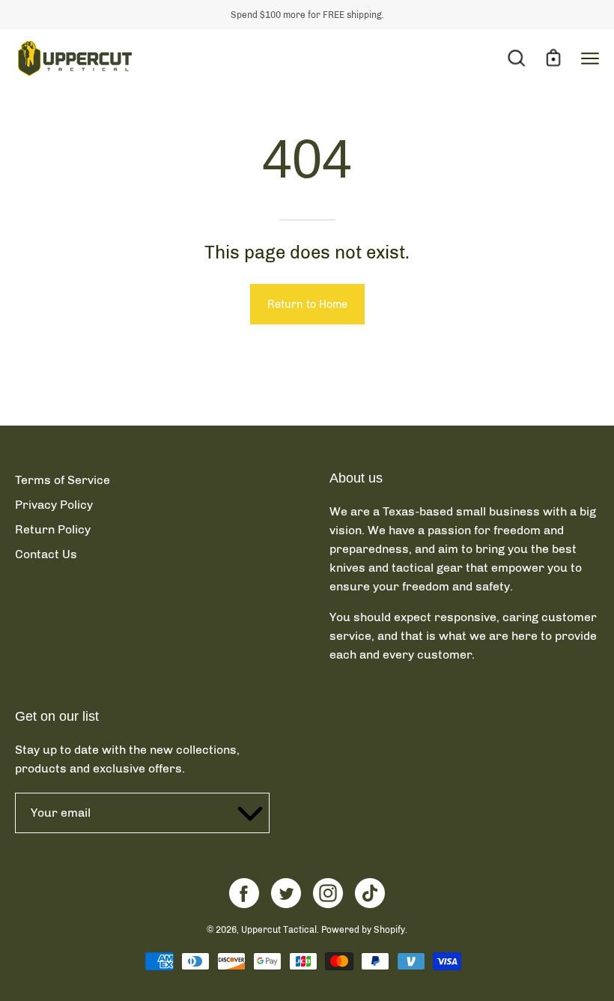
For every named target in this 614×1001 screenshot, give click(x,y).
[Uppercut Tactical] (75, 58)
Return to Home (307, 304)
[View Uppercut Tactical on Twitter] (286, 893)
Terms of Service (62, 480)
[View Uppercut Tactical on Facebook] (244, 893)
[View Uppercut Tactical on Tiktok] (370, 893)
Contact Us (46, 554)
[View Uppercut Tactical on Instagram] (328, 893)
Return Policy (53, 529)
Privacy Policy (54, 505)
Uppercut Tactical (279, 930)
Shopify (389, 930)
